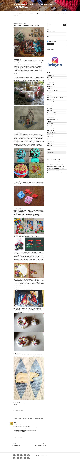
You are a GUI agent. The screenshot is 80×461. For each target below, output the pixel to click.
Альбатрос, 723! (57, 159)
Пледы (48, 139)
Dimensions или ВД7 (51, 90)
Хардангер (49, 143)
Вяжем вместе (50, 117)
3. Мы (48, 79)
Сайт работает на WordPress (41, 455)
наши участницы (50, 132)
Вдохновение (50, 110)
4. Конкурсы (49, 82)
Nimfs (48, 166)
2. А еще (49, 77)
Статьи (57, 13)
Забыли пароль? (50, 49)
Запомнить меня (52, 41)
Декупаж (49, 121)
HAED (48, 95)
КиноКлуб (49, 125)
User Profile (15, 15)
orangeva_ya (23, 23)
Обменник (44, 13)
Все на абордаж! (50, 112)
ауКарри (49, 103)
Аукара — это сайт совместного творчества (33, 5)
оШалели (49, 136)
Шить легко (49, 145)
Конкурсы (37, 13)
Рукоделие (19, 13)
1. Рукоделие (49, 75)
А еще (26, 13)
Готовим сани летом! (19, 410)
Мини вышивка (50, 128)
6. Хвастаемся (50, 86)
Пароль (49, 36)
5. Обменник (49, 84)
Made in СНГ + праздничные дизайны (54, 97)
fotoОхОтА (49, 92)
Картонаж (49, 123)
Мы (31, 13)
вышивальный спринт (51, 114)
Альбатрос (49, 101)
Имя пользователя (51, 31)
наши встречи (50, 130)
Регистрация (49, 47)
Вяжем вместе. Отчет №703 (59, 164)
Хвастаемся (51, 13)
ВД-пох (48, 108)
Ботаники (49, 106)
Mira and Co (49, 99)
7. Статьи (49, 88)
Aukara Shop (63, 13)
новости (48, 134)
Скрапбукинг (49, 141)
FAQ (14, 13)
